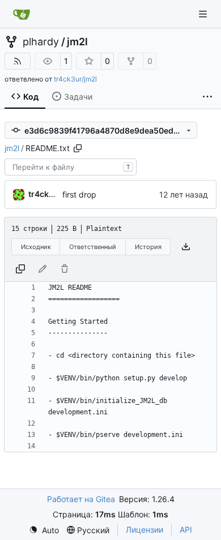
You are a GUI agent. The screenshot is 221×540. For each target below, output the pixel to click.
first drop (79, 194)
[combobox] (71, 166)
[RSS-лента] (18, 61)
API (186, 529)
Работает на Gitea (81, 499)
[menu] (44, 530)
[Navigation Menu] (204, 14)
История (148, 247)
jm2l (77, 42)
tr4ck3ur (45, 194)
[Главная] (21, 14)
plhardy (41, 42)
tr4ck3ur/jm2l (75, 79)
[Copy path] (78, 148)
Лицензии (144, 529)
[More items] (207, 97)
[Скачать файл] (186, 247)
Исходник (36, 247)
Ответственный (92, 247)
